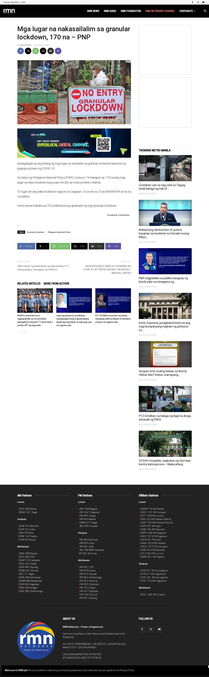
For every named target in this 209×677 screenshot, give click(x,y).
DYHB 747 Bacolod (29, 525)
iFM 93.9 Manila (88, 519)
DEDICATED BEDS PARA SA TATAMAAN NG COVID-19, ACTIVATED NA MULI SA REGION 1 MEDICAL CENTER (107, 269)
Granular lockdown (35, 232)
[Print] (50, 51)
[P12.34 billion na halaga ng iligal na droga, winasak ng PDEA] (165, 399)
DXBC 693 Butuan (28, 553)
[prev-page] (19, 332)
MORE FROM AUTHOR (56, 283)
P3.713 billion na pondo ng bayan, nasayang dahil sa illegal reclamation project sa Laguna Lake (113, 318)
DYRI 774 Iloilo (26, 532)
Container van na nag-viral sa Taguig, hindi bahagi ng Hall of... (162, 186)
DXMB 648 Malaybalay (30, 580)
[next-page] (25, 332)
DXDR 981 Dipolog (28, 567)
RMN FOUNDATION (131, 11)
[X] (197, 2)
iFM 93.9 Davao (88, 570)
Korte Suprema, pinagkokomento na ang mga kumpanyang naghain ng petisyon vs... (164, 326)
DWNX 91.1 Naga (88, 522)
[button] (205, 11)
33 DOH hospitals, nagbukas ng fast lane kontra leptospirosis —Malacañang (165, 462)
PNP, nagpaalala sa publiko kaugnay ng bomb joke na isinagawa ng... (163, 279)
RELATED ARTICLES (28, 283)
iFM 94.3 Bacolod (89, 539)
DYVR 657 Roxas (27, 539)
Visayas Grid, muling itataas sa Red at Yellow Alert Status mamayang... (163, 372)
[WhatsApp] (35, 51)
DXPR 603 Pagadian (29, 584)
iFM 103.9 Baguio (88, 508)
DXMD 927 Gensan (29, 570)
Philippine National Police (59, 232)
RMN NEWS (93, 11)
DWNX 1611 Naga (28, 512)
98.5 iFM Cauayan (89, 525)
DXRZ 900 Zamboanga (31, 591)
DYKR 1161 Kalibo (28, 536)
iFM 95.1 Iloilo (87, 546)
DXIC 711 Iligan (26, 573)
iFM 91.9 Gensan (88, 573)
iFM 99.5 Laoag (87, 515)
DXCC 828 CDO (27, 556)
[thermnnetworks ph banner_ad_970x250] (74, 143)
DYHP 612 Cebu (27, 529)
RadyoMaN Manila (25, 45)
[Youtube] (203, 2)
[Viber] (58, 51)
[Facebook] (192, 2)
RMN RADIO (110, 11)
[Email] (43, 51)
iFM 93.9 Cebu (87, 543)
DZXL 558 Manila (27, 508)
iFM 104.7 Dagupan (90, 512)
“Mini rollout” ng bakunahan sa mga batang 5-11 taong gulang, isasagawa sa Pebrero (43, 268)
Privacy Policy (127, 670)
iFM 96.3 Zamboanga (91, 577)
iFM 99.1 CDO (87, 567)
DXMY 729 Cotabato (29, 560)
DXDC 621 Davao (28, 563)
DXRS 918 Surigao (28, 587)
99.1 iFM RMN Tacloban (92, 549)
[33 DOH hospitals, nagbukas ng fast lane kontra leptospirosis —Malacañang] (165, 444)
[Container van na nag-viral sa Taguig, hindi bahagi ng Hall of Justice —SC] (165, 168)
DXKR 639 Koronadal (29, 577)
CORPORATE (186, 11)
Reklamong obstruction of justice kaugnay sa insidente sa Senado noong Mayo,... (164, 233)
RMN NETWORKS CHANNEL (160, 11)
